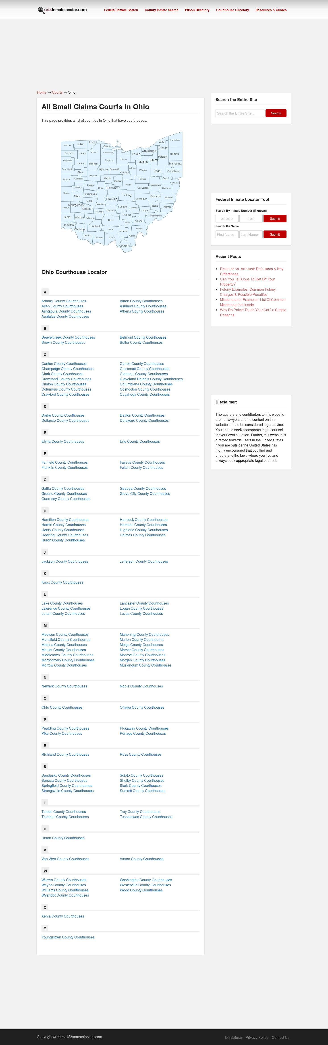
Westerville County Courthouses (145, 884)
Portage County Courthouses (143, 733)
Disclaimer (233, 1037)
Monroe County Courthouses (142, 654)
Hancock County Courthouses (143, 519)
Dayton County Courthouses (142, 415)
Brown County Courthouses (63, 342)
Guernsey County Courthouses (66, 498)
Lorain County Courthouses (63, 613)
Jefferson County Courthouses (144, 561)
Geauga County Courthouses (143, 488)
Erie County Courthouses (140, 441)
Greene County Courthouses (64, 493)
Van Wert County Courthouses (65, 858)
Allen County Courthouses (62, 306)
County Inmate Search (162, 10)
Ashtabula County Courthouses (66, 311)
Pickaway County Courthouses (144, 728)
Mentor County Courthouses (64, 649)
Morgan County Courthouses (142, 659)
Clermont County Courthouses (144, 373)
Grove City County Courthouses (145, 493)
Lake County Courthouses (62, 603)
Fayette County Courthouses (142, 462)
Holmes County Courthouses (143, 534)
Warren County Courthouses (64, 879)
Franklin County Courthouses (65, 467)
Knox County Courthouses (62, 582)
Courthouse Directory (232, 10)
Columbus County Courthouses (66, 389)
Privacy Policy (257, 1037)
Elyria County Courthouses (63, 441)
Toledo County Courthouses (64, 811)
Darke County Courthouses (63, 415)
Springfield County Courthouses (67, 785)
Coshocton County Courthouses (145, 389)
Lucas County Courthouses (141, 613)
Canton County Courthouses (64, 363)
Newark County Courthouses (64, 686)
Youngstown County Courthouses (68, 937)
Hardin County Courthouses (64, 524)
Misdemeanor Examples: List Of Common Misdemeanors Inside (253, 302)
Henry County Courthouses (63, 529)
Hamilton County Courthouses (65, 519)
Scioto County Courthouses (141, 775)
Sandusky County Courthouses (66, 775)
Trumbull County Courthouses (65, 816)
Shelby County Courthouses (142, 780)
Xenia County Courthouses (63, 916)
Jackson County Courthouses (65, 561)
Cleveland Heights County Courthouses (151, 378)
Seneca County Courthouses (64, 780)
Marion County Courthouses (142, 639)
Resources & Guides (271, 10)
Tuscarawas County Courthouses (146, 816)
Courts (57, 92)
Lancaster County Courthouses (144, 603)
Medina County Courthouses (64, 644)
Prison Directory (197, 10)
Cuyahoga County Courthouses (145, 394)
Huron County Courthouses (63, 540)
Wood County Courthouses (141, 890)
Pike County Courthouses (62, 733)
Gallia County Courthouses (63, 488)
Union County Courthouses (63, 837)
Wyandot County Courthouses (65, 895)
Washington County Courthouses (146, 879)
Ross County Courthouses (141, 754)
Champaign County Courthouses (67, 368)
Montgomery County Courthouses (68, 659)
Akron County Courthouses (141, 300)
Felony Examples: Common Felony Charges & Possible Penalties (248, 292)
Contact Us (280, 1037)
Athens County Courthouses (142, 311)
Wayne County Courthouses (64, 884)
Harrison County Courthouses (143, 524)
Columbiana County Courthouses (146, 384)
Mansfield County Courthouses (66, 639)
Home (42, 92)
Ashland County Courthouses (143, 306)
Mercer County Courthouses (142, 649)
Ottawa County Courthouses (142, 707)
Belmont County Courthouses (143, 337)
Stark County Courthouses (141, 785)
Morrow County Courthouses (64, 665)
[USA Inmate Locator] (62, 11)
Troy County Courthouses (140, 811)
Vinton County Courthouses (142, 858)
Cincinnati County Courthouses (144, 368)
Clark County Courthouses (62, 373)
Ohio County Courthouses (62, 707)
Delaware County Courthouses (144, 420)
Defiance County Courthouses (65, 420)
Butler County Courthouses (141, 342)
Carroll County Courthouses (142, 363)
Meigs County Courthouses (141, 644)
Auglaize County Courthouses (65, 316)
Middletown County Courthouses (67, 654)
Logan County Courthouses (141, 608)
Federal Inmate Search (121, 10)
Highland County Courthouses (144, 529)
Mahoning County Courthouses (144, 634)
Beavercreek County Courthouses (68, 337)
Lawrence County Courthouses (66, 608)
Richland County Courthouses (65, 754)
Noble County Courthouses (141, 686)
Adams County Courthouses (64, 300)
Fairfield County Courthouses (65, 462)
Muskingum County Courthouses (146, 665)
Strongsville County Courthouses (68, 790)
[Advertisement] (164, 52)
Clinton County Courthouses (64, 384)
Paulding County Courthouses (65, 728)
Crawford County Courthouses (65, 394)
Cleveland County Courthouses (66, 378)
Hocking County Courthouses (65, 534)
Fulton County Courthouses (141, 467)
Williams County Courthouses (65, 890)
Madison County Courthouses (65, 634)
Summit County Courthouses (142, 790)
